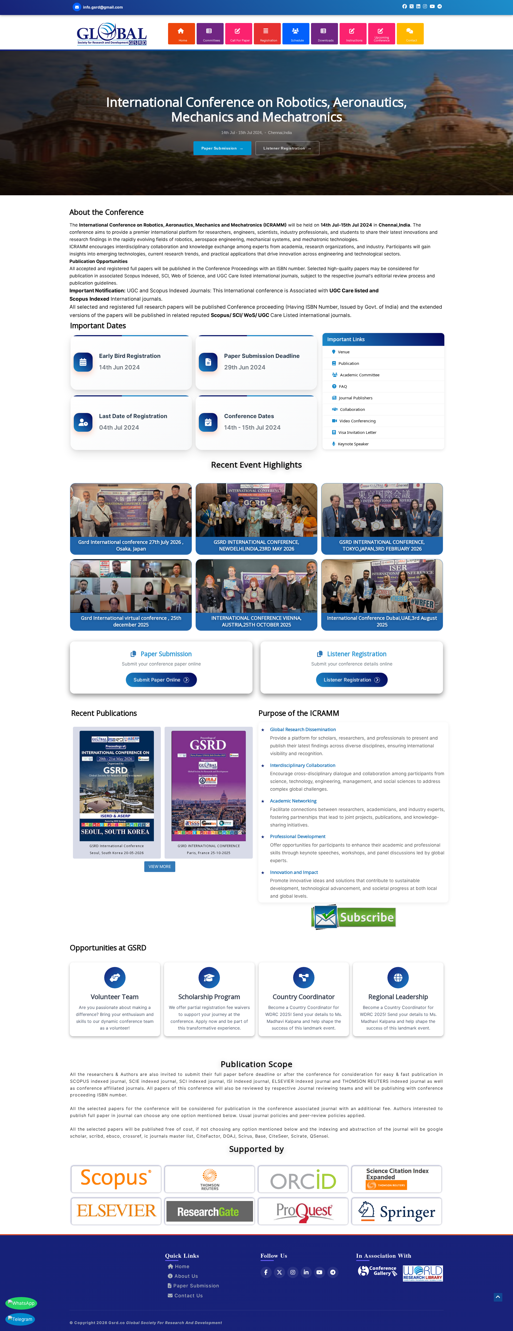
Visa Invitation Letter (357, 432)
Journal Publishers (355, 397)
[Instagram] (292, 1272)
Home (181, 1266)
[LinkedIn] (306, 1272)
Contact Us (188, 1295)
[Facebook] (266, 1272)
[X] (279, 1272)
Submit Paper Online (157, 679)
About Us (185, 1276)
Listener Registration (287, 148)
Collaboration (352, 409)
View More (160, 866)
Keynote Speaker (353, 443)
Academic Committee (359, 374)
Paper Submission (222, 148)
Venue (343, 351)
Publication (349, 363)
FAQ (343, 386)
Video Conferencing (358, 420)
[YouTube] (319, 1272)
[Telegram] (333, 1272)
